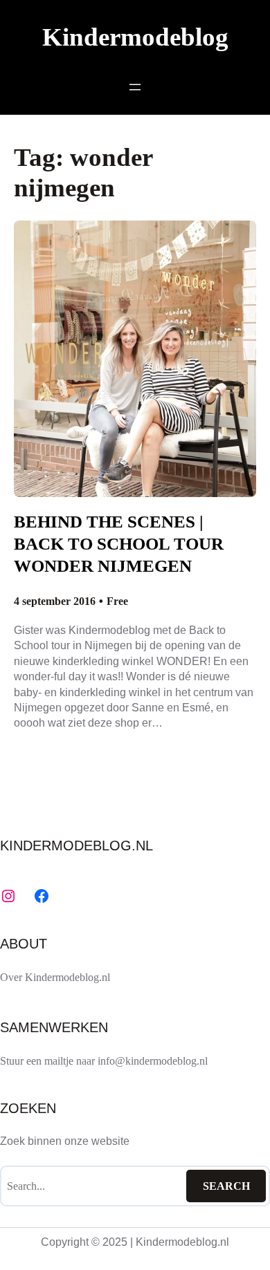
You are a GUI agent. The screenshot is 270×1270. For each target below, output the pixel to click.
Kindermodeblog (135, 37)
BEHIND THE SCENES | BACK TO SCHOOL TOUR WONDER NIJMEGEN (119, 543)
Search (226, 1186)
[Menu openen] (135, 87)
